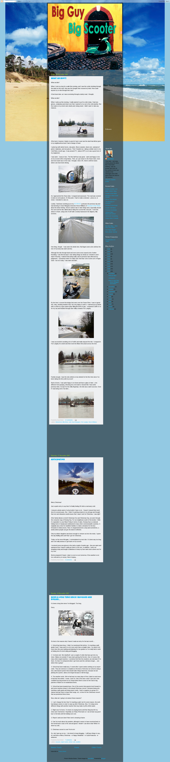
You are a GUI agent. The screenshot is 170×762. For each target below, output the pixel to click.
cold (70, 422)
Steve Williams (93, 422)
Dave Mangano (76, 422)
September (112, 291)
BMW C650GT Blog (110, 191)
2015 (108, 256)
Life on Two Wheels (111, 199)
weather (78, 742)
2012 (108, 261)
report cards (64, 742)
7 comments (68, 740)
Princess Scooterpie (111, 210)
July (110, 296)
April (110, 304)
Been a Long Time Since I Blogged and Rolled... (114, 282)
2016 (108, 254)
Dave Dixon (110, 159)
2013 (108, 259)
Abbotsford (58, 422)
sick (74, 742)
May (110, 301)
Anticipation (58, 460)
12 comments (69, 420)
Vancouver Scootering (111, 216)
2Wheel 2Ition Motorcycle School (110, 213)
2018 (108, 249)
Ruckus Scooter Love (111, 189)
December (112, 273)
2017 (108, 251)
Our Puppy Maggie (110, 229)
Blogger (103, 758)
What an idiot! (58, 79)
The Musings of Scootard (109, 202)
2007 (108, 271)
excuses (58, 742)
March (111, 306)
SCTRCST (77, 204)
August (111, 294)
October (111, 289)
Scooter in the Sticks (93, 206)
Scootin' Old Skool (110, 207)
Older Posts (96, 747)
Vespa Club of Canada (111, 218)
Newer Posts (56, 747)
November (112, 286)
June (110, 299)
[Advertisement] (76, 439)
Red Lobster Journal (111, 232)
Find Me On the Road (111, 205)
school (70, 742)
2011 (108, 264)
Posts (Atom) (62, 751)
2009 (108, 266)
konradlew (91, 758)
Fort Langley (84, 422)
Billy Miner (65, 422)
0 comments (68, 560)
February (111, 309)
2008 (108, 268)
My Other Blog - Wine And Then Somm (111, 226)
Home (76, 747)
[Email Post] (75, 420)
